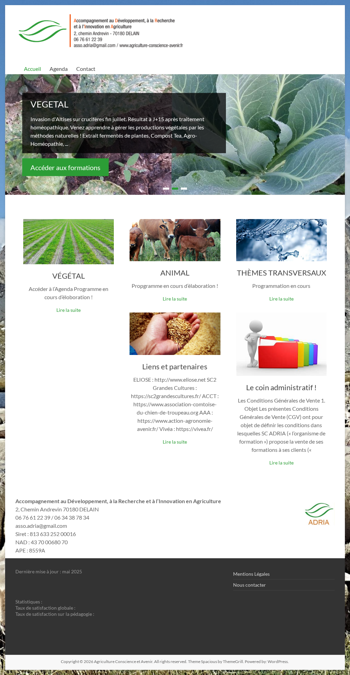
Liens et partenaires (174, 366)
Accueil (32, 68)
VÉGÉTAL (68, 275)
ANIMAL (174, 272)
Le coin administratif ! (281, 387)
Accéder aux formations (65, 167)
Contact (85, 68)
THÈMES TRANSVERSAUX (281, 272)
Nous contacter (249, 585)
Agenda (59, 68)
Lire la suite (68, 310)
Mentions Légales (251, 574)
